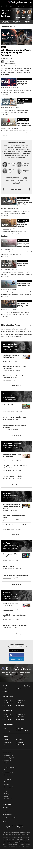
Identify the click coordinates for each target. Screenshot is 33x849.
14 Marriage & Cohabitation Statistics (15, 625)
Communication (8, 772)
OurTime (20, 728)
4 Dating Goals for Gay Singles (12, 476)
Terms (20, 739)
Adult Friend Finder (23, 731)
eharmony (7, 731)
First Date (6, 782)
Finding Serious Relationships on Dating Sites (22, 83)
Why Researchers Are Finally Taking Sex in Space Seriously (16, 52)
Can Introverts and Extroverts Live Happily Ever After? (23, 244)
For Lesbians (21, 700)
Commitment (7, 770)
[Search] (27, 678)
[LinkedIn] (29, 686)
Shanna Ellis (11, 169)
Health (6, 811)
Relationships (8, 814)
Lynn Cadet (7, 380)
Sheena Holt (6, 289)
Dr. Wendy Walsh (7, 87)
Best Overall (7, 700)
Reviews (29, 6)
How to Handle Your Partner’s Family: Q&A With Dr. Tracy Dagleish (24, 203)
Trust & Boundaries (9, 799)
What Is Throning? (9, 566)
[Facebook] (27, 686)
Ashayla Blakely (8, 419)
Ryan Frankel (25, 170)
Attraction (7, 807)
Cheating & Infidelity (9, 767)
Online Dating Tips (9, 787)
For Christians (22, 717)
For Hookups (21, 703)
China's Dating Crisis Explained (24, 102)
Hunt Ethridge (7, 229)
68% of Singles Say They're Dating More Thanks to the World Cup (11, 506)
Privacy (6, 745)
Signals (6, 796)
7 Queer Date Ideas (9, 405)
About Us (7, 739)
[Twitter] (25, 686)
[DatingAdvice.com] (17, 2)
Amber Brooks (7, 128)
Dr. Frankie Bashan (9, 411)
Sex (6, 821)
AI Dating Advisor (9, 755)
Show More (15, 385)
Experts (16, 6)
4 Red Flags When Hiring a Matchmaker (15, 575)
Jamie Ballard (6, 249)
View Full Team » (16, 189)
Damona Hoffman (9, 370)
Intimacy (6, 784)
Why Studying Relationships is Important (22, 224)
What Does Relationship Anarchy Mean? (10, 604)
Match (6, 728)
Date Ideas (7, 775)
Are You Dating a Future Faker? (22, 264)
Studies (23, 6)
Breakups (6, 763)
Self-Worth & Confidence (11, 818)
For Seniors (21, 705)
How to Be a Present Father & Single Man (23, 284)
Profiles (6, 791)
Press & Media (22, 745)
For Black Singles (9, 703)
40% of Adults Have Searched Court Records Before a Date (14, 377)
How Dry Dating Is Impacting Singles (14, 417)
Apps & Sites (7, 760)
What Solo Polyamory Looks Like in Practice (12, 455)
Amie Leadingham (9, 560)
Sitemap (20, 742)
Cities (10, 6)
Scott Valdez (7, 578)
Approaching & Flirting (10, 758)
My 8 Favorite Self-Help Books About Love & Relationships (24, 123)
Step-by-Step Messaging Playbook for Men (11, 356)
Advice (3, 6)
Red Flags (6, 794)
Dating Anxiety (8, 779)
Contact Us (7, 742)
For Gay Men (7, 705)
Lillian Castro (25, 163)
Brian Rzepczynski (9, 470)
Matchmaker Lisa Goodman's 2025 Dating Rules (22, 305)
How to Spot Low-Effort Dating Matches (10, 555)
